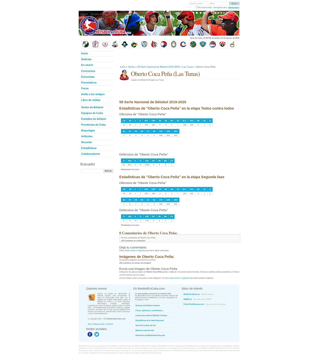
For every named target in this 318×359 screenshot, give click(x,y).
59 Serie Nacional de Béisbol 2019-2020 (158, 66)
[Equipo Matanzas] (134, 48)
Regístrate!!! (233, 7)
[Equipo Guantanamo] (232, 48)
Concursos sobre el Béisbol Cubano (151, 315)
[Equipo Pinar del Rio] (85, 48)
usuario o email (196, 3)
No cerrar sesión (205, 7)
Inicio (123, 66)
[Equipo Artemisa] (105, 48)
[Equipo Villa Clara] (154, 48)
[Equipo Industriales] (95, 48)
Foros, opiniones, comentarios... (149, 310)
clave (212, 3)
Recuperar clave (220, 7)
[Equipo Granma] (212, 48)
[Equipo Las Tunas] (193, 48)
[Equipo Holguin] (202, 48)
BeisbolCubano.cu (198, 294)
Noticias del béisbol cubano (147, 305)
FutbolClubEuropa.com (205, 304)
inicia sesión (175, 278)
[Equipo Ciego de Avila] (173, 48)
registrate (141, 250)
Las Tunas (187, 66)
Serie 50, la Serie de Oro (145, 325)
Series (131, 66)
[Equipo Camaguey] (183, 48)
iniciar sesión (130, 250)
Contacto (109, 324)
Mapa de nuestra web (144, 330)
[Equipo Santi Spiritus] (163, 48)
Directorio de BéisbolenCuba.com (150, 335)
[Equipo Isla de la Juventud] (124, 48)
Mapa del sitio (98, 324)
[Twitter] (96, 337)
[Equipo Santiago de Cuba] (222, 48)
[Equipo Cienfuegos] (144, 48)
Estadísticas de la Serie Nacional (149, 320)
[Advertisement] (179, 57)
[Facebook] (89, 337)
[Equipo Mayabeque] (114, 48)
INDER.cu (197, 299)
